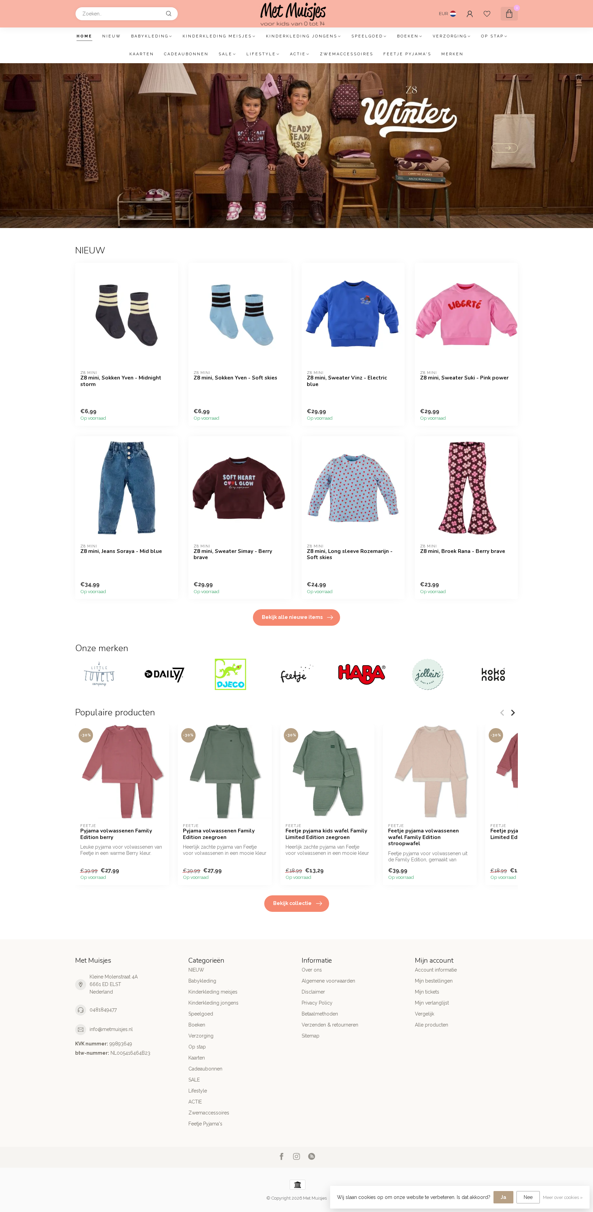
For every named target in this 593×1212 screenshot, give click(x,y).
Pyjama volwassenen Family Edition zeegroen (219, 834)
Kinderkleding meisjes (217, 36)
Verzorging (450, 36)
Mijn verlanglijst (432, 1003)
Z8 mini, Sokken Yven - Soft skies (235, 378)
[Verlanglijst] (487, 14)
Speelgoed (367, 36)
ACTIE (298, 54)
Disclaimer (313, 992)
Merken (452, 54)
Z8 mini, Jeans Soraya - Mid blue (121, 551)
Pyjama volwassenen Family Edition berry (116, 834)
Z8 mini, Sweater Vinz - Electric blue (347, 381)
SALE (225, 54)
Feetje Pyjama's (407, 54)
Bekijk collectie (292, 903)
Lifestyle (261, 54)
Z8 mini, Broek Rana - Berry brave (462, 551)
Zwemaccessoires (346, 54)
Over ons (312, 970)
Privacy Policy (317, 1003)
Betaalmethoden (320, 1014)
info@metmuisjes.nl (111, 1029)
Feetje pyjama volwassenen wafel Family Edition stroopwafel (423, 837)
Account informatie (436, 970)
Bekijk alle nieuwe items (292, 617)
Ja (503, 1197)
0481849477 (103, 1009)
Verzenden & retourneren (330, 1025)
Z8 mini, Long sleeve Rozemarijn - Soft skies (350, 554)
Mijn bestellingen (434, 981)
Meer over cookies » (563, 1197)
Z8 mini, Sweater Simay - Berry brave (233, 554)
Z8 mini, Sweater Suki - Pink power (464, 378)
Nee (528, 1197)
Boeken (408, 36)
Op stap (492, 36)
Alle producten (431, 1025)
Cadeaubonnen (186, 54)
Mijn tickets (427, 992)
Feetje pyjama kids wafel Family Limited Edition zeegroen (326, 834)
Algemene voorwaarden (328, 981)
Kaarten (141, 54)
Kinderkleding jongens (301, 36)
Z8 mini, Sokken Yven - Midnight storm (120, 381)
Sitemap (310, 1036)
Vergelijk (424, 1014)
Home (84, 36)
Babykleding (149, 36)
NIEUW (111, 36)
